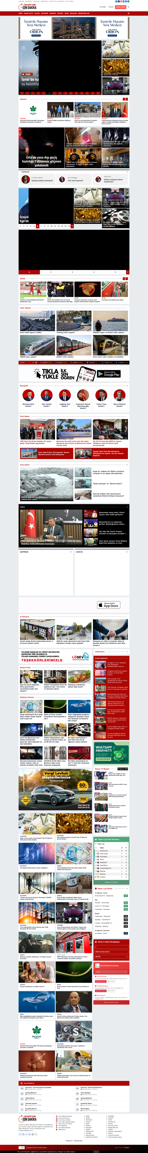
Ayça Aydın (117, 176)
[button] (21, 67)
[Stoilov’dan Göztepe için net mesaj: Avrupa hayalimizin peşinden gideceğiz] (60, 289)
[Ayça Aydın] (107, 179)
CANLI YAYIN (120, 7)
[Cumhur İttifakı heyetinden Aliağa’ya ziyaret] (60, 110)
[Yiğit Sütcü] (71, 179)
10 (71, 93)
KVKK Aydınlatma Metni (115, 1137)
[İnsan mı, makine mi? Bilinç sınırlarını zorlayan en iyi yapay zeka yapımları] (83, 472)
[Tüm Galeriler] (127, 465)
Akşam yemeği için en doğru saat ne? (32, 986)
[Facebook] (20, 1134)
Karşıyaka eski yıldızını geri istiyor (113, 300)
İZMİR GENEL (61, 955)
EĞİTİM (59, 1073)
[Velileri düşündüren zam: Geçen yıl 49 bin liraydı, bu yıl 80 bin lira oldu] (74, 1061)
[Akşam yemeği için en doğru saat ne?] (37, 972)
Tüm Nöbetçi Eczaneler (112, 1002)
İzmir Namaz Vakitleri (64, 1120)
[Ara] (128, 7)
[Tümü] (127, 386)
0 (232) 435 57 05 (101, 981)
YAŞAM (110, 1129)
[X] (23, 1134)
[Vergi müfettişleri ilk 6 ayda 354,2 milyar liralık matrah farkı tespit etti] (74, 853)
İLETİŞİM (103, 7)
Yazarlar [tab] (25, 172)
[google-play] (78, 1140)
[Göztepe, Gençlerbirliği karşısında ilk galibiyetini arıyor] (33, 289)
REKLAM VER (90, 1135)
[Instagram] (26, 1134)
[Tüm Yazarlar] (127, 172)
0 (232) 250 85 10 (101, 990)
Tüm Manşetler (62, 1125)
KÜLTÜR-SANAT (113, 1125)
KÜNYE (111, 7)
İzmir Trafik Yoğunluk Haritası (66, 1122)
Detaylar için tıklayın (111, 882)
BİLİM (59, 984)
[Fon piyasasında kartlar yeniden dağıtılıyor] (37, 853)
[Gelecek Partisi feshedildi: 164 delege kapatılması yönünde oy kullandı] (33, 110)
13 (87, 93)
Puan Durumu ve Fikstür (65, 1123)
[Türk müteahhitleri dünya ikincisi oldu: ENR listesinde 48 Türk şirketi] (37, 912)
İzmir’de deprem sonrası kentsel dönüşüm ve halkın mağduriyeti (124, 181)
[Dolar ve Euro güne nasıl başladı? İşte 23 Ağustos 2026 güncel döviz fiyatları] (37, 824)
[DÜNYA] (127, 552)
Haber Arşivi (61, 1129)
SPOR (67, 13)
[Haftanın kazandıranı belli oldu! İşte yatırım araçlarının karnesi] (37, 1061)
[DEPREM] (71, 552)
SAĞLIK (22, 984)
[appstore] (69, 1140)
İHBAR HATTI (28, 13)
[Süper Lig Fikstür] (127, 888)
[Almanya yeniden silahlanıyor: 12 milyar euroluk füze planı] (37, 942)
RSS (22, 1147)
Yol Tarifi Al (111, 981)
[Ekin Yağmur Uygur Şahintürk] (35, 179)
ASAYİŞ (37, 13)
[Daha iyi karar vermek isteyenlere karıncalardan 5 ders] (74, 972)
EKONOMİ (44, 13)
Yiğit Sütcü (80, 176)
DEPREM (24, 552)
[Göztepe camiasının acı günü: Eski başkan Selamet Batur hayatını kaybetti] (87, 289)
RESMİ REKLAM (83, 13)
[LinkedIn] (29, 1134)
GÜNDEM (52, 13)
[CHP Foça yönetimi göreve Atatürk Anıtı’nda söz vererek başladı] (87, 110)
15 (98, 93)
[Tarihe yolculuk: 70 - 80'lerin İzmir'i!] (83, 483)
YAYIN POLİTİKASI (113, 1135)
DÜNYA (79, 552)
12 (81, 93)
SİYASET (60, 13)
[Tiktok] (32, 1134)
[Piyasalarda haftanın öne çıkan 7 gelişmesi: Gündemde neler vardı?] (74, 1031)
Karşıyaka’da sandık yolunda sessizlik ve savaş (88, 181)
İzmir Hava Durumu (63, 1118)
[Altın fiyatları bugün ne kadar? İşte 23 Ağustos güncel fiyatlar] (74, 823)
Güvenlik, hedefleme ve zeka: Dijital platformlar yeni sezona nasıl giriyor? (51, 181)
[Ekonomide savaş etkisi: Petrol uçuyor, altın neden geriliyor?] (91, 513)
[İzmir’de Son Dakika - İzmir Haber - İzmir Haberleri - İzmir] (28, 6)
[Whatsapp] (35, 1134)
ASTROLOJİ (111, 1122)
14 (92, 93)
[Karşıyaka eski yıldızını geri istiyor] (115, 289)
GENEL (59, 866)
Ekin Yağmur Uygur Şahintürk (50, 176)
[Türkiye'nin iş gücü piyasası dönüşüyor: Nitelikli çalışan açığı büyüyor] (37, 883)
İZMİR (21, 13)
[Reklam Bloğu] (74, 28)
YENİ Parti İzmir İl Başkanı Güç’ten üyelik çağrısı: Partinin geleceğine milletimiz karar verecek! (115, 122)
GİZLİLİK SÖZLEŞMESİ (115, 1131)
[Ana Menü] (128, 13)
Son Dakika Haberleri (64, 1127)
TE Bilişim (126, 1147)
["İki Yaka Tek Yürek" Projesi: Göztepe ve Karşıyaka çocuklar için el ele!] (91, 532)
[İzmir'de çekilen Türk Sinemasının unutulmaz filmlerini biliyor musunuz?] (83, 495)
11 (76, 93)
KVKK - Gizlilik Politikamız (84, 1152)
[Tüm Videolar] (127, 507)
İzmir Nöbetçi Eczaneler (65, 1116)
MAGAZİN (73, 13)
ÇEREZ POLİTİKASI (91, 1137)
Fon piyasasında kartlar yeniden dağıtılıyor (34, 868)
